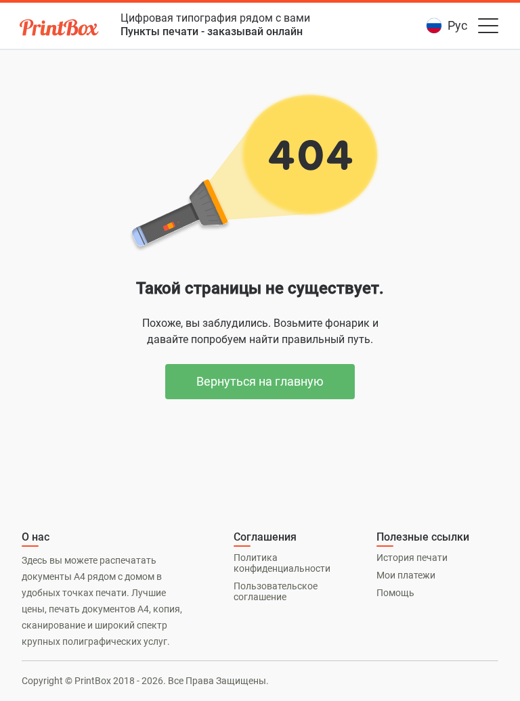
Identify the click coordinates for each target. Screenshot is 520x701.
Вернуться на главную (260, 381)
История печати (412, 557)
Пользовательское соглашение (276, 591)
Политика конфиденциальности (282, 563)
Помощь (395, 592)
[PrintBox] (60, 29)
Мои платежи (405, 575)
